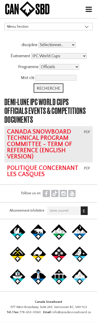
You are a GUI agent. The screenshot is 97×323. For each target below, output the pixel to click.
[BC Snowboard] (59, 239)
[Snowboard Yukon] (17, 239)
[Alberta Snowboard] (79, 239)
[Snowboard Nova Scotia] (38, 284)
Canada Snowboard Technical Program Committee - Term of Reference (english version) (39, 144)
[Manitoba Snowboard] (38, 261)
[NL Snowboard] (79, 284)
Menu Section (17, 27)
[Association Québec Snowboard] (79, 261)
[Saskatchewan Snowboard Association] (17, 261)
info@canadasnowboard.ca (71, 312)
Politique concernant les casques (42, 171)
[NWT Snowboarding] (38, 239)
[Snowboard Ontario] (59, 261)
